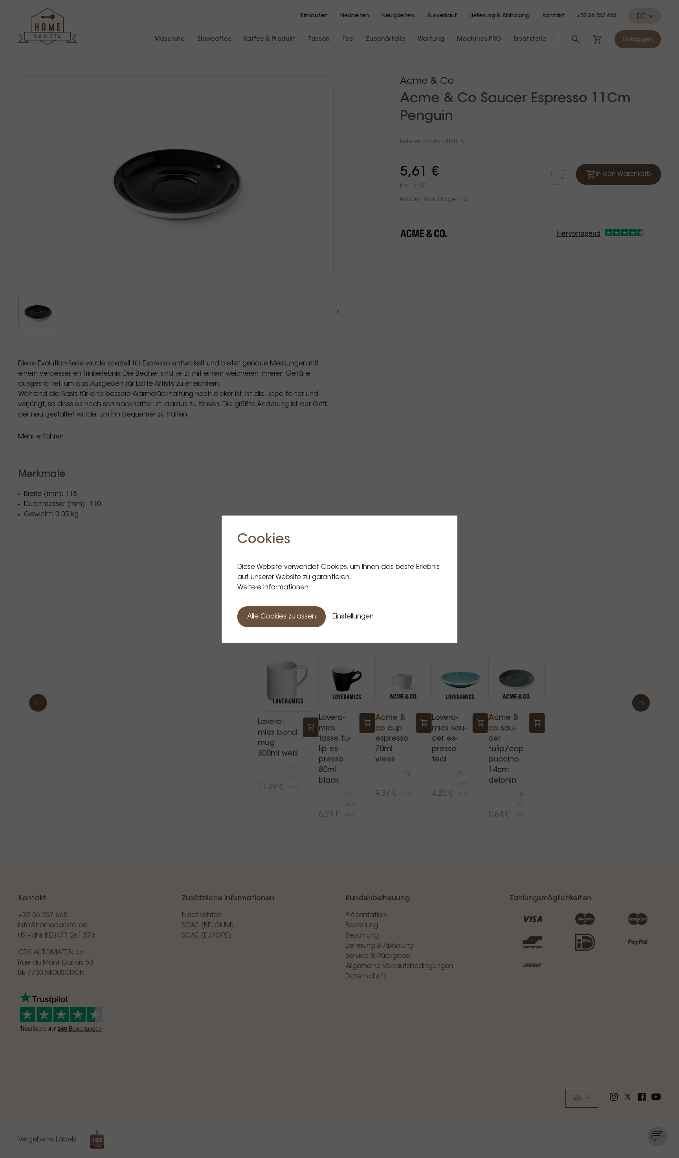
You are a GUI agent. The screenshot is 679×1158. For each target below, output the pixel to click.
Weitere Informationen (272, 587)
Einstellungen (353, 616)
